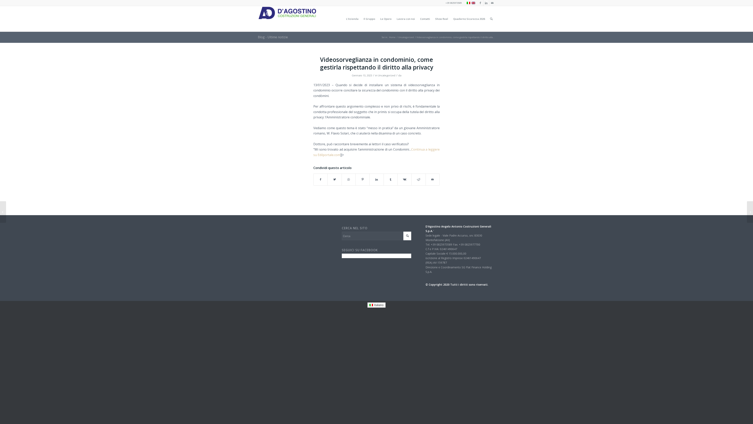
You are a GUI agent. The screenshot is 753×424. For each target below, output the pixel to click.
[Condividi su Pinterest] (362, 179)
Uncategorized (386, 75)
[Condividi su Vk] (404, 179)
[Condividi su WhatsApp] (349, 179)
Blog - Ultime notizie (273, 37)
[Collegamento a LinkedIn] (486, 3)
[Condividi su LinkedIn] (376, 179)
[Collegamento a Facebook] (480, 3)
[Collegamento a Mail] (492, 3)
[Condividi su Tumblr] (390, 179)
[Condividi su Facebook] (320, 179)
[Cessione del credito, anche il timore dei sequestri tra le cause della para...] (3, 212)
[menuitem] (352, 19)
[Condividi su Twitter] (334, 179)
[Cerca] (491, 19)
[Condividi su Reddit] (418, 179)
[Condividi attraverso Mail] (432, 179)
